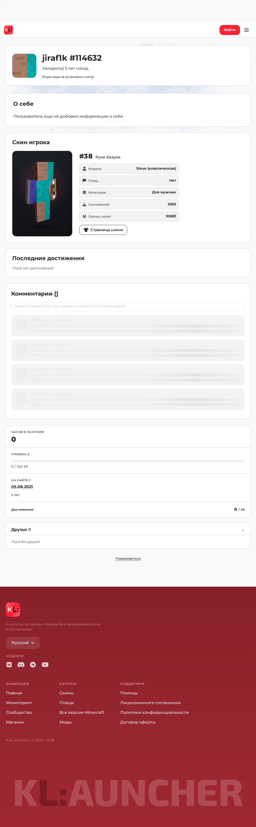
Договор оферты (138, 722)
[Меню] (246, 29)
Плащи (67, 702)
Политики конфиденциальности (154, 712)
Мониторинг (19, 702)
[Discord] (21, 665)
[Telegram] (33, 665)
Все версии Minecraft (82, 712)
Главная (14, 693)
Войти (230, 29)
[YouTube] (45, 665)
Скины (67, 693)
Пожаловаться (128, 558)
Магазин (15, 722)
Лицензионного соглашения (150, 702)
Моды (66, 722)
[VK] (9, 665)
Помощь (129, 693)
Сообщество (19, 712)
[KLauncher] (8, 29)
